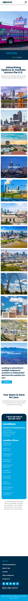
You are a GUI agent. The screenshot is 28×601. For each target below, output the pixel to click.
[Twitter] (10, 583)
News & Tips (6, 568)
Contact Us (6, 579)
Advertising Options (9, 565)
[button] (25, 2)
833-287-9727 (10, 588)
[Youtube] (14, 583)
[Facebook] (7, 583)
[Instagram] (17, 583)
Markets (5, 561)
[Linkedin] (3, 583)
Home (14, 57)
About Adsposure (8, 575)
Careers (5, 572)
